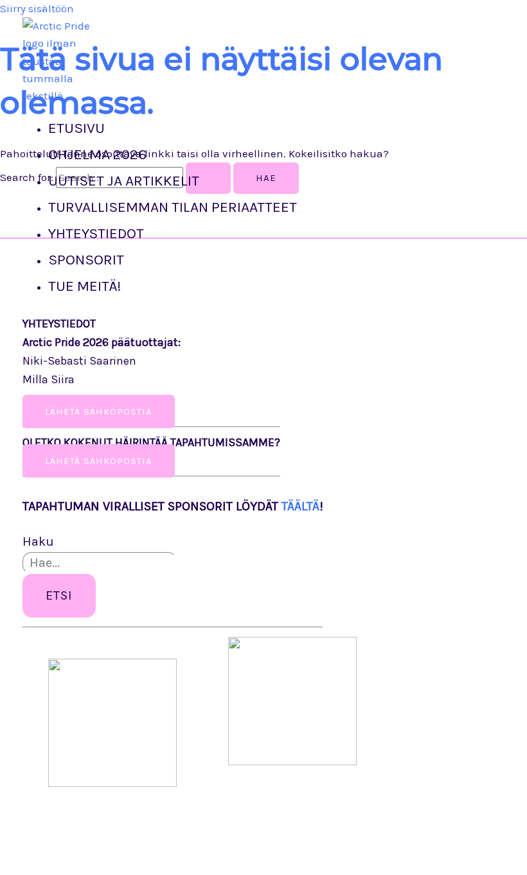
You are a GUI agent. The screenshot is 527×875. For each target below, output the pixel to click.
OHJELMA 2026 (97, 154)
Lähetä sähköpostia (98, 461)
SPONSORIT (86, 259)
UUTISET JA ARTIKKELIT (123, 180)
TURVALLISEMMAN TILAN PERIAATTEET (172, 207)
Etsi (59, 595)
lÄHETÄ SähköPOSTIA (98, 411)
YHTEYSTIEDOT (96, 233)
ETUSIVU (76, 128)
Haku (38, 541)
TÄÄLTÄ (300, 506)
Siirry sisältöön (37, 8)
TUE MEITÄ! (84, 286)
